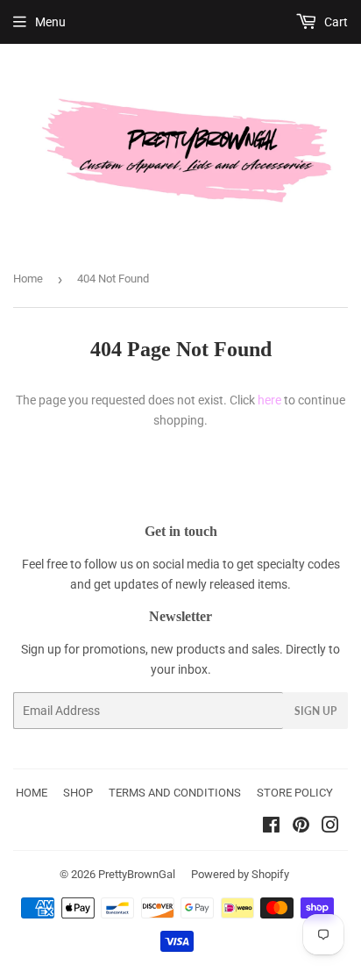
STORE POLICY (295, 792)
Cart (335, 22)
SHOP (78, 792)
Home (28, 278)
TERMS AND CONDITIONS (175, 792)
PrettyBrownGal (136, 874)
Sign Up (315, 711)
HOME (31, 792)
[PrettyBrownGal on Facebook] (271, 827)
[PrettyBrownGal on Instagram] (330, 827)
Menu (50, 22)
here (269, 400)
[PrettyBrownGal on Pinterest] (301, 827)
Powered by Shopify (240, 874)
